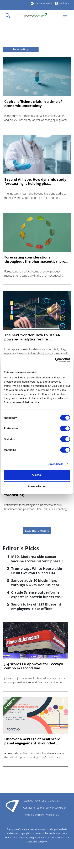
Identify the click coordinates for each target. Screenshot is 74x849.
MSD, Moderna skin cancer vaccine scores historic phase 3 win (37, 561)
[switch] (65, 428)
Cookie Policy (43, 807)
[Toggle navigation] (9, 15)
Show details (55, 463)
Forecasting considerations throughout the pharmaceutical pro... (36, 259)
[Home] (35, 15)
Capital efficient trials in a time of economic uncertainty (33, 104)
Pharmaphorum (12, 806)
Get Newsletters (43, 3)
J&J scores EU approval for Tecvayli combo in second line (33, 666)
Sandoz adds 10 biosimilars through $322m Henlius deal (35, 582)
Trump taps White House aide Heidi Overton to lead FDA (36, 570)
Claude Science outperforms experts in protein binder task (37, 594)
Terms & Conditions (34, 814)
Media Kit (64, 3)
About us (28, 800)
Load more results (37, 531)
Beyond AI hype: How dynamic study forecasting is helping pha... (35, 181)
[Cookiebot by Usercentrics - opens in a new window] (55, 360)
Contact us (54, 800)
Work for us (52, 814)
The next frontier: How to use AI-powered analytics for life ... (32, 337)
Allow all (37, 474)
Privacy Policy (59, 807)
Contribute (29, 807)
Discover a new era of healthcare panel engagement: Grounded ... (32, 741)
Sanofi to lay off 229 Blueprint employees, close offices (36, 606)
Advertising (40, 800)
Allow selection (37, 486)
